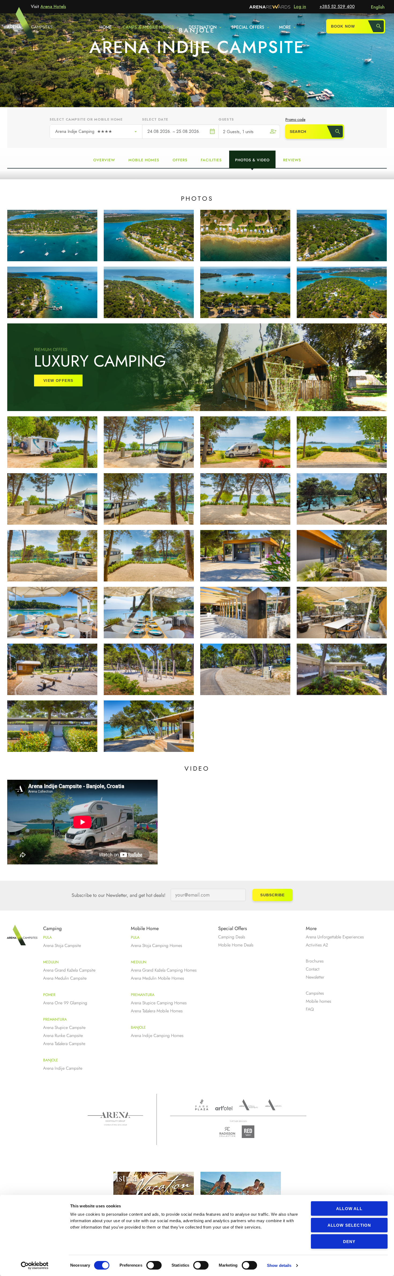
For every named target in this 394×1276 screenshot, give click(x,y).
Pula (47, 937)
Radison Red (249, 1131)
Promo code (295, 119)
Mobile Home (145, 928)
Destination (203, 27)
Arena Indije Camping (83, 131)
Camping (52, 928)
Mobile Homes (143, 160)
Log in (300, 6)
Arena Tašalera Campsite (64, 1043)
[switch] (154, 1265)
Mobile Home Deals (235, 945)
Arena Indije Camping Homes (157, 1035)
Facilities (211, 160)
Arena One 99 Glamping (65, 1003)
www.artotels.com (223, 1108)
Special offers (247, 27)
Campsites (315, 993)
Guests (226, 119)
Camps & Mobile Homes (148, 27)
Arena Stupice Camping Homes (159, 1003)
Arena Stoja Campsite (62, 945)
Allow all (349, 1208)
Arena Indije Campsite (62, 1068)
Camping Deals (231, 937)
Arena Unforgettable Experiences (335, 937)
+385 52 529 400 (337, 6)
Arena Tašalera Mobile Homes (157, 1011)
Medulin (51, 962)
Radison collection (227, 1133)
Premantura (55, 1019)
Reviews (292, 160)
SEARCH (298, 131)
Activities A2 (317, 945)
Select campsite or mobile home (86, 119)
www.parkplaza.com (201, 1104)
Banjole (50, 1060)
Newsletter (315, 977)
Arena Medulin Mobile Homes (157, 978)
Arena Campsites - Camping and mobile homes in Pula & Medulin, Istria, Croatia (20, 26)
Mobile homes (318, 1001)
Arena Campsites (273, 1104)
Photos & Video (252, 160)
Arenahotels (248, 1104)
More (285, 27)
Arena (115, 1118)
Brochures (315, 961)
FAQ (310, 1009)
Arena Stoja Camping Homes (156, 945)
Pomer (49, 994)
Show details (279, 1265)
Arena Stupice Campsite (64, 1027)
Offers (180, 160)
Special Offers (232, 928)
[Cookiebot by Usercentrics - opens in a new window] (34, 1266)
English (378, 7)
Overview (104, 160)
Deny (349, 1241)
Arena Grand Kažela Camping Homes (163, 970)
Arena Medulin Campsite (65, 978)
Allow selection (349, 1225)
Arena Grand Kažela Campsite (69, 970)
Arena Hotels (53, 6)
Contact (312, 969)
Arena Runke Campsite (63, 1035)
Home (105, 27)
